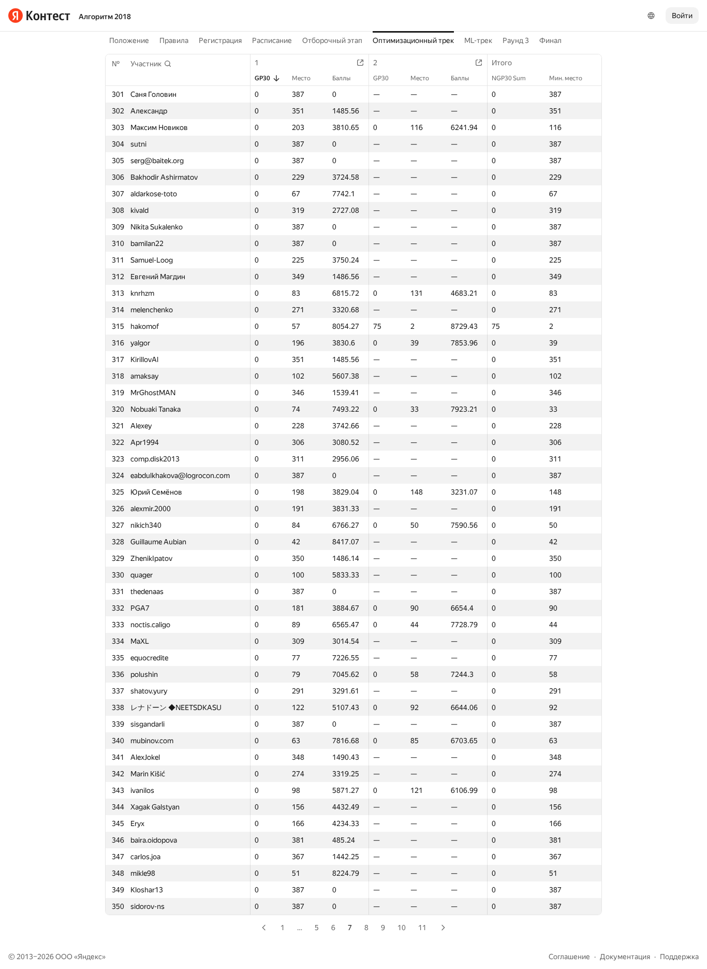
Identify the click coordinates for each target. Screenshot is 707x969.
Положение (129, 40)
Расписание (272, 40)
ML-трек (478, 40)
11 (422, 927)
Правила (173, 40)
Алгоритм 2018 (105, 16)
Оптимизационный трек (413, 40)
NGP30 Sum (509, 78)
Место (301, 78)
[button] (151, 64)
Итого (502, 63)
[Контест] (39, 15)
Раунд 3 (516, 40)
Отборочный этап (332, 40)
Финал (550, 40)
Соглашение (569, 956)
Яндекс (90, 956)
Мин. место (565, 78)
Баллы (341, 78)
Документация (625, 956)
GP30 (262, 78)
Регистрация (220, 40)
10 (401, 927)
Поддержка (679, 956)
